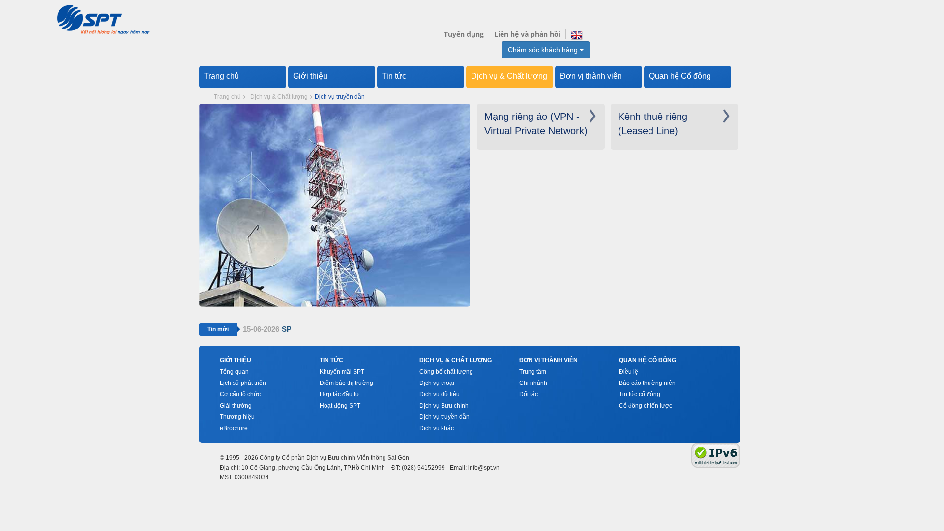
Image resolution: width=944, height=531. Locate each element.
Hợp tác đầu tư (339, 394)
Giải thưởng (236, 405)
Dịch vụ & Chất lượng (509, 76)
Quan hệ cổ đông (647, 360)
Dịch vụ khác (436, 428)
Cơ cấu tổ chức (240, 394)
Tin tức (394, 76)
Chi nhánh (533, 383)
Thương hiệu (237, 416)
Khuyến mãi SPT (342, 371)
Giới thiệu (310, 76)
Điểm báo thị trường (346, 383)
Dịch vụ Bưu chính (444, 405)
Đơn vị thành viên (591, 76)
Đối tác (528, 394)
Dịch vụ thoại (436, 383)
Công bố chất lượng (446, 371)
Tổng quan (234, 371)
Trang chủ (221, 76)
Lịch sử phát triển (243, 383)
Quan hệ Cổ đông (680, 76)
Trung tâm (532, 371)
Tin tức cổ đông (639, 394)
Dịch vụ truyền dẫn (444, 416)
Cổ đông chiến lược (645, 405)
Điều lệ (628, 371)
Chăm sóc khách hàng (544, 50)
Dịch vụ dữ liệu (439, 394)
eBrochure (234, 428)
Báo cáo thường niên (647, 383)
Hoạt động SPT (340, 405)
